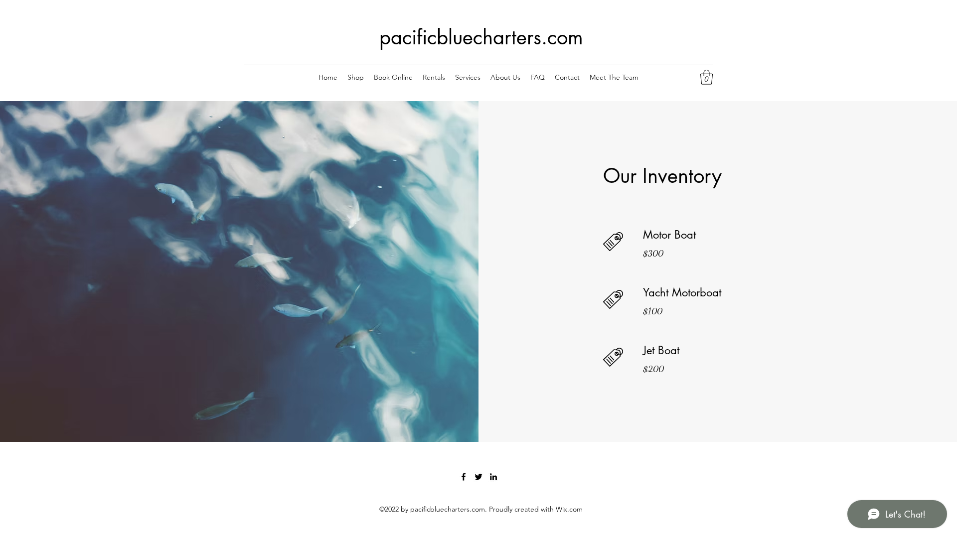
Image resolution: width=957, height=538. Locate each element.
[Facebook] (464, 477)
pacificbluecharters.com (481, 37)
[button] (706, 77)
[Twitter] (478, 477)
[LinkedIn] (493, 477)
